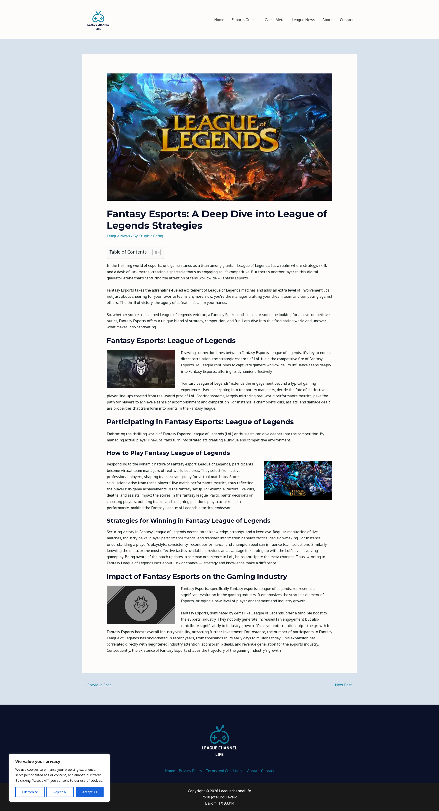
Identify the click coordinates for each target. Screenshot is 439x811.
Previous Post (97, 684)
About (327, 19)
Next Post (345, 684)
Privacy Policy (190, 770)
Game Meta (274, 19)
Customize (30, 792)
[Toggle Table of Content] (154, 252)
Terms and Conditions (225, 770)
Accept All (89, 792)
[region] (59, 778)
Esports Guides (244, 19)
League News (303, 19)
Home (219, 19)
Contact (346, 19)
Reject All (60, 792)
